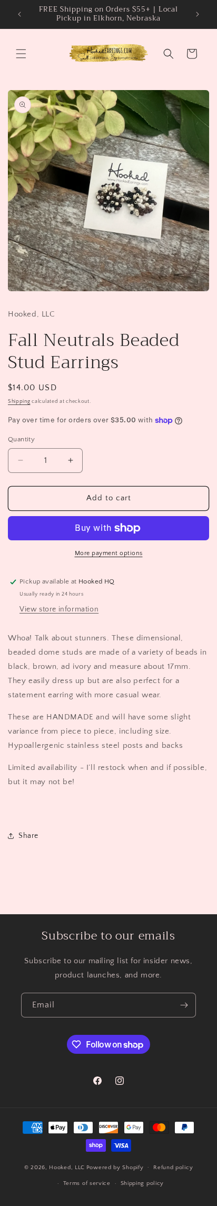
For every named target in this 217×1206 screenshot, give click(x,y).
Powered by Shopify (115, 1167)
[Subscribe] (183, 1005)
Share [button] (28, 836)
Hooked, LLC (67, 1167)
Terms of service (87, 1183)
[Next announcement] (197, 14)
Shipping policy (142, 1183)
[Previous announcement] (19, 14)
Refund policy (173, 1167)
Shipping (19, 401)
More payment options (109, 553)
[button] (21, 53)
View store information (58, 609)
